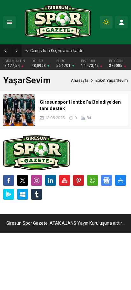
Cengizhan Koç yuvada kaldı (56, 50)
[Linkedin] (50, 180)
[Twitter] (22, 180)
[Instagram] (36, 180)
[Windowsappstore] (22, 194)
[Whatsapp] (92, 180)
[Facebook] (8, 180)
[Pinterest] (78, 180)
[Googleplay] (8, 194)
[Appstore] (120, 180)
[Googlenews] (106, 180)
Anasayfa (79, 80)
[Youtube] (64, 180)
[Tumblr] (36, 194)
